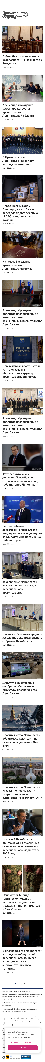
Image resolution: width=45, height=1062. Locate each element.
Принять (22, 1048)
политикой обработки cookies (21, 1043)
